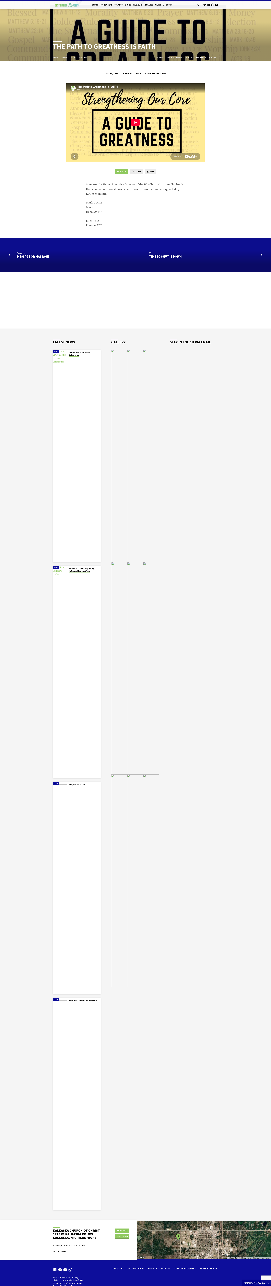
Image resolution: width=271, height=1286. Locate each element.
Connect (118, 5)
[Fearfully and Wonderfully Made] (60, 1104)
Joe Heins (127, 73)
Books (189, 57)
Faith (72, 57)
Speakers (200, 57)
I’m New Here (106, 5)
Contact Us (118, 1269)
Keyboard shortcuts (234, 1258)
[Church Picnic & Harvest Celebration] (60, 456)
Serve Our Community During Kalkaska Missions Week (81, 569)
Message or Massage (33, 256)
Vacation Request (208, 1269)
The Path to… (82, 57)
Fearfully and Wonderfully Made (83, 1000)
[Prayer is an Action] (60, 888)
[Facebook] (208, 5)
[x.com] (60, 1269)
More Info (122, 1230)
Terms (268, 1258)
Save (151, 171)
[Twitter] (204, 5)
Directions (122, 1236)
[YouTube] (216, 5)
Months (212, 57)
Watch (95, 5)
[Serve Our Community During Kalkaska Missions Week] (60, 672)
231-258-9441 (59, 1251)
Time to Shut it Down (165, 256)
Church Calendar (133, 5)
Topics (169, 57)
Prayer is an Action (77, 784)
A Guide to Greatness (155, 73)
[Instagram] (212, 5)
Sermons (64, 57)
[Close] (268, 1283)
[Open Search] (198, 5)
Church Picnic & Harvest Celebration (79, 353)
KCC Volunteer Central (159, 1269)
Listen (138, 171)
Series (179, 57)
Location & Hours (136, 1269)
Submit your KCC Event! (185, 1269)
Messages (148, 5)
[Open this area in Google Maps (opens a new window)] (142, 1257)
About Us (167, 5)
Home (55, 57)
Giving (158, 5)
